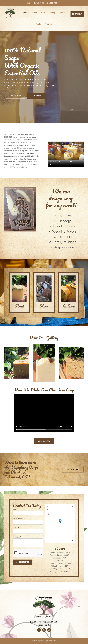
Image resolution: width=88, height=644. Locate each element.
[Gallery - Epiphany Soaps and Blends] (68, 288)
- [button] (47, 509)
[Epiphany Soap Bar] (71, 363)
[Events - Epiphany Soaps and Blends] (44, 288)
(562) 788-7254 (55, 3)
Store (44, 306)
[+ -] (60, 523)
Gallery (69, 306)
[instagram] (49, 630)
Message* (17, 537)
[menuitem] (26, 12)
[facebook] (39, 630)
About (19, 306)
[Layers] (72, 506)
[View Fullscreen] (47, 513)
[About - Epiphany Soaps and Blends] (19, 288)
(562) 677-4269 (37, 622)
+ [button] (47, 506)
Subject (16, 528)
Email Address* (19, 519)
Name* (15, 509)
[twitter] (44, 630)
